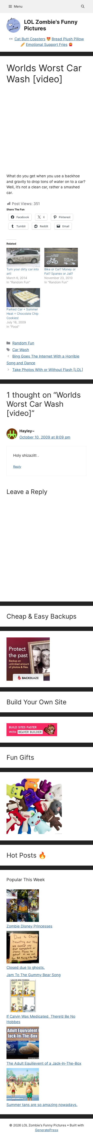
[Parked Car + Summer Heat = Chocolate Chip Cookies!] (23, 297)
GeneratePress (46, 1130)
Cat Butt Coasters (29, 39)
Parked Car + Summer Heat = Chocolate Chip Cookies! (22, 313)
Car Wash (20, 350)
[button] (83, 6)
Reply (17, 466)
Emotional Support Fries (46, 44)
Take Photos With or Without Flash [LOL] (47, 370)
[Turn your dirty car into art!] (23, 257)
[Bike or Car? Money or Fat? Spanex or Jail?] (61, 257)
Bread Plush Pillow (68, 39)
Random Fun (23, 343)
